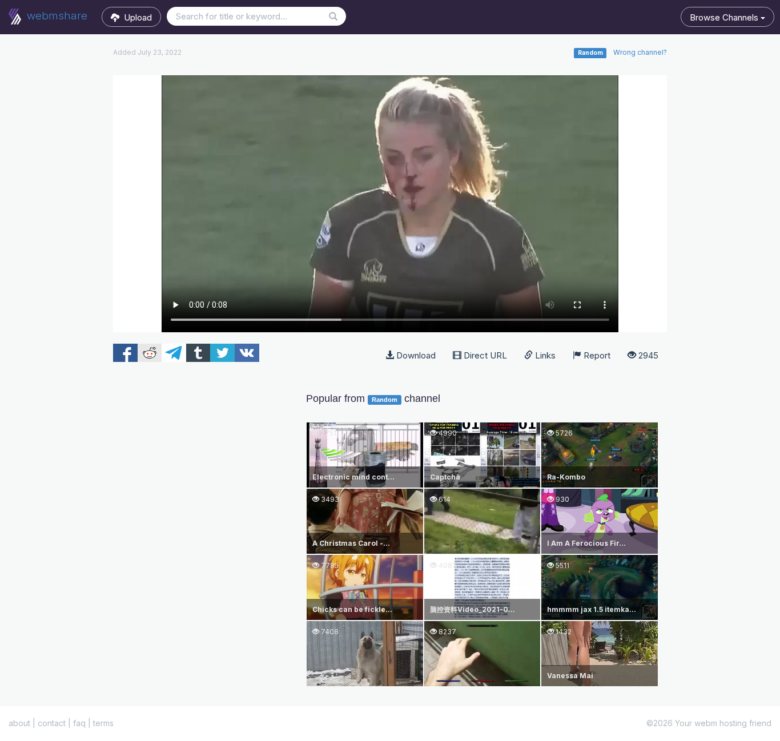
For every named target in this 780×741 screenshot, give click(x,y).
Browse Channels (725, 17)
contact (52, 723)
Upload (135, 17)
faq (79, 723)
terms (103, 723)
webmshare (55, 15)
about (19, 723)
